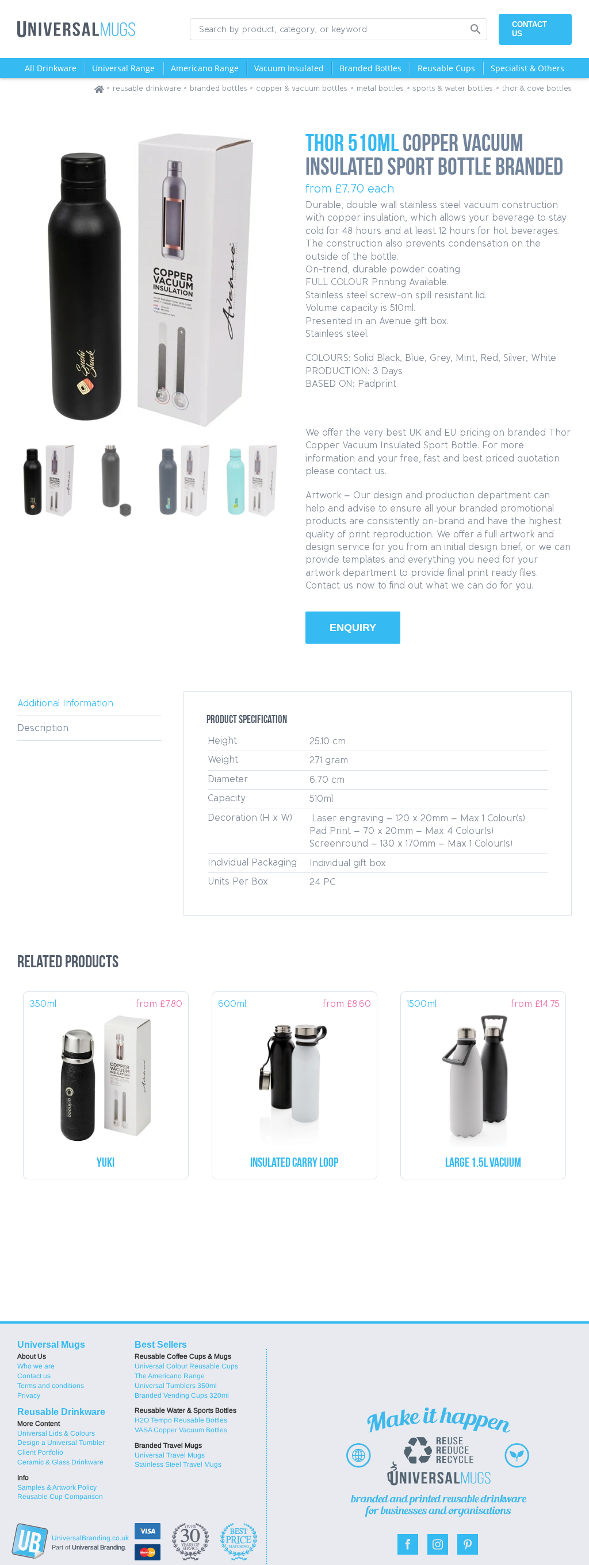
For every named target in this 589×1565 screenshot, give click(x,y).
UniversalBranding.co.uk (90, 1538)
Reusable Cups (446, 68)
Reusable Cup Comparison (60, 1497)
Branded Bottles (370, 68)
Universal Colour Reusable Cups (185, 1366)
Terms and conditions (50, 1386)
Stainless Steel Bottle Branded (483, 1163)
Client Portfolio (40, 1452)
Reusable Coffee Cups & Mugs (183, 1356)
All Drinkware (51, 68)
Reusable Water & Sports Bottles (185, 1410)
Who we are (36, 1366)
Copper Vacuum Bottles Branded (294, 1163)
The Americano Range (170, 1376)
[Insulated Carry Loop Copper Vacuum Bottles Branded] (294, 1074)
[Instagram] (437, 1544)
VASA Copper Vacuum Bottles (181, 1430)
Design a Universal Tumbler (61, 1443)
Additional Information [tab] (65, 703)
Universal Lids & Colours (56, 1433)
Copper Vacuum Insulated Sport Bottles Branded (105, 1163)
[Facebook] (407, 1544)
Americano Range (205, 68)
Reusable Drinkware (61, 1412)
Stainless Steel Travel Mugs (178, 1464)
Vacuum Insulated (289, 68)
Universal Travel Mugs (170, 1455)
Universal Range (123, 68)
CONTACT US (529, 29)
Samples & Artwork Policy (57, 1487)
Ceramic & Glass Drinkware (60, 1462)
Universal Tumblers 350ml (176, 1386)
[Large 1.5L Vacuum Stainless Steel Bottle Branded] (483, 1074)
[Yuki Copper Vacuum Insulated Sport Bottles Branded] (106, 1074)
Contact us (34, 1376)
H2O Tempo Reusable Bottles (181, 1420)
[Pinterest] (467, 1544)
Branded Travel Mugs (168, 1445)
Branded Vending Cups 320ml (182, 1395)
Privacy (28, 1395)
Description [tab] (42, 727)
